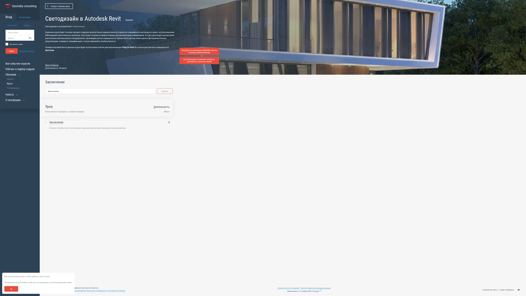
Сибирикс (510, 290)
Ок (11, 289)
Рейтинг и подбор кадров (20, 69)
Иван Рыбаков (51, 65)
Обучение (10, 74)
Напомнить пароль (26, 51)
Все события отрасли (17, 63)
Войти (11, 51)
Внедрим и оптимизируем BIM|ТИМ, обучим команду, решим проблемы (199, 51)
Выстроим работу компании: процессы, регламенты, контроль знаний (199, 60)
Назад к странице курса (60, 6)
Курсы (10, 83)
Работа (9, 94)
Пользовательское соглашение (288, 288)
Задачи (10, 79)
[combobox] (100, 91)
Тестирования (13, 88)
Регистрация (25, 17)
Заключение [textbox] (53, 91)
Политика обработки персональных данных (316, 288)
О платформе (13, 100)
